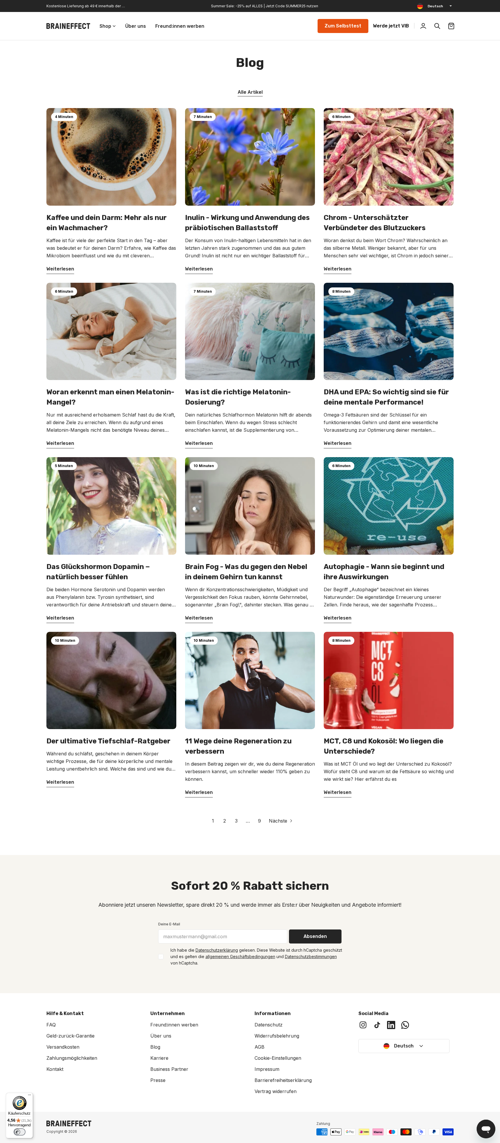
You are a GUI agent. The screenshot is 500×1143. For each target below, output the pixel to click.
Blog (155, 1047)
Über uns (160, 1036)
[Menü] (29, 1096)
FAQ (51, 1025)
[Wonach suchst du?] (437, 26)
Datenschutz (269, 1025)
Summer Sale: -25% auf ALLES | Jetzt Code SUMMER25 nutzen (264, 6)
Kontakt (54, 1069)
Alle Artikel (250, 92)
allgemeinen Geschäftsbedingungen (240, 956)
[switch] (19, 1131)
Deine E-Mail (169, 924)
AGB (259, 1047)
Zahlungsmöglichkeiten (71, 1058)
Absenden (315, 936)
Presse (157, 1080)
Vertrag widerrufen (276, 1091)
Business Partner (169, 1069)
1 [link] (213, 821)
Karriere (159, 1058)
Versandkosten (62, 1047)
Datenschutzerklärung (217, 950)
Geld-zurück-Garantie (70, 1036)
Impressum (267, 1069)
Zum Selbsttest (343, 26)
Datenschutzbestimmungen (311, 956)
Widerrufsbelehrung (277, 1036)
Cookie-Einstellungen (278, 1058)
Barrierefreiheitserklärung (283, 1080)
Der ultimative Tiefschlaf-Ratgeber (108, 741)
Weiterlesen (60, 269)
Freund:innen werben (174, 1025)
